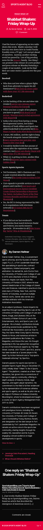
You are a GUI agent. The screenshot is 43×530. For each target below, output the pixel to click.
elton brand (23, 239)
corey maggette (28, 237)
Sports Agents (24, 241)
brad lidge (17, 237)
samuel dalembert (11, 241)
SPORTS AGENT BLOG (21, 4)
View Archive (8, 443)
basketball (9, 237)
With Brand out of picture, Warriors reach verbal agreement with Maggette (21, 115)
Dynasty (17, 60)
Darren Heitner (16, 29)
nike (33, 239)
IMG (29, 239)
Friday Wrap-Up (21, 14)
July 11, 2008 (32, 29)
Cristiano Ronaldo (11, 239)
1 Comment (23, 32)
